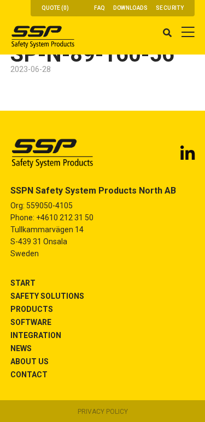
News (21, 348)
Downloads (130, 8)
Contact (29, 374)
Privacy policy (103, 411)
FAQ (99, 8)
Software (30, 322)
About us (29, 361)
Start (23, 283)
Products (31, 309)
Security (170, 8)
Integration (35, 335)
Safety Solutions (47, 296)
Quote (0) (55, 8)
